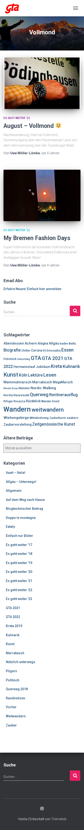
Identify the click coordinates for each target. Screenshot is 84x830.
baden (64, 343)
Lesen (49, 375)
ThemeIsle (58, 819)
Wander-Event (50, 401)
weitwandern (48, 409)
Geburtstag (23, 359)
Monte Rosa (11, 388)
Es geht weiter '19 (19, 563)
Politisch (12, 680)
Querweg (39, 394)
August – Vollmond (29, 125)
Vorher (11, 707)
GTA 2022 (13, 617)
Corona (36, 350)
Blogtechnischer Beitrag (24, 508)
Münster (24, 388)
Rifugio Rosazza (14, 401)
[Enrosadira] (14, 8)
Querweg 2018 (17, 689)
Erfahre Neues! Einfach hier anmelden (32, 289)
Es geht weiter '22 (17, 118)
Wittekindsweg (39, 418)
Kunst (11, 374)
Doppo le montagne (21, 518)
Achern (31, 343)
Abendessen (14, 343)
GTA (36, 358)
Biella (72, 343)
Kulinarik (71, 366)
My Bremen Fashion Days (37, 238)
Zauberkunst (57, 418)
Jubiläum (43, 367)
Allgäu (54, 343)
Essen (67, 350)
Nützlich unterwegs (20, 662)
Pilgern (11, 671)
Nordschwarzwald (16, 395)
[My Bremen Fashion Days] (42, 195)
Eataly (10, 526)
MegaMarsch (63, 382)
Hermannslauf (24, 367)
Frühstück (10, 359)
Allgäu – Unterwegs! (21, 482)
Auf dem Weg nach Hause (25, 500)
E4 (44, 350)
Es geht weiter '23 (19, 599)
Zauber (11, 725)
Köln (23, 375)
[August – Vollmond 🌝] (42, 83)
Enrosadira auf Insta (42, 808)
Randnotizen (15, 698)
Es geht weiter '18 (19, 554)
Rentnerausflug (63, 394)
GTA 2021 (52, 358)
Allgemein (13, 490)
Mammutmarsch (18, 382)
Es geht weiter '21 (19, 581)
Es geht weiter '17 (19, 545)
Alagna (43, 343)
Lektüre (35, 375)
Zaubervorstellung (18, 424)
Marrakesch (42, 382)
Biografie (12, 350)
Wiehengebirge (16, 418)
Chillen (25, 350)
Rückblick (33, 401)
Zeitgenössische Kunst (53, 424)
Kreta (56, 366)
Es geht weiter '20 (19, 572)
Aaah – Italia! (15, 472)
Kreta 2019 (14, 626)
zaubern (72, 418)
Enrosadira (54, 350)
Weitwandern (16, 716)
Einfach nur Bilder (19, 536)
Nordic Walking (43, 388)
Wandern (17, 409)
